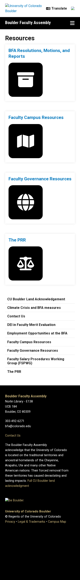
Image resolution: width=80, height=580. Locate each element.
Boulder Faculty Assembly (28, 22)
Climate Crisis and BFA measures (34, 308)
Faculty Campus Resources (29, 342)
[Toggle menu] (72, 23)
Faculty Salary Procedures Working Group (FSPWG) (35, 361)
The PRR (14, 372)
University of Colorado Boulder (28, 511)
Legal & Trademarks (31, 522)
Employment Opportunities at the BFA (37, 333)
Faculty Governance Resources (32, 351)
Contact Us (16, 316)
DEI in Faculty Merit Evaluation (31, 325)
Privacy (10, 522)
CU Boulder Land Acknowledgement (36, 299)
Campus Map (57, 522)
